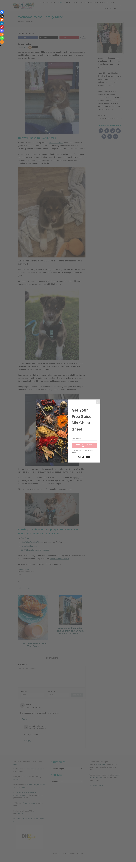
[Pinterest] (2, 27)
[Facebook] (2, 12)
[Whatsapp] (2, 38)
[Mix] (2, 34)
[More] (2, 42)
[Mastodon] (2, 31)
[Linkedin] (2, 23)
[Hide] (0, 45)
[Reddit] (2, 19)
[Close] (98, 402)
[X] (2, 16)
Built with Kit (84, 457)
